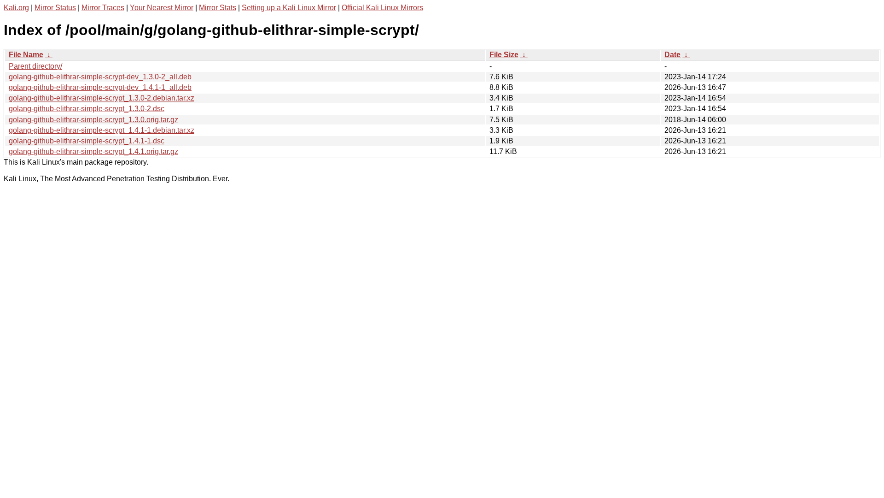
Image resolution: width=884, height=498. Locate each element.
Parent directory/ (35, 66)
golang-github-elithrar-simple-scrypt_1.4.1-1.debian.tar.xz (101, 130)
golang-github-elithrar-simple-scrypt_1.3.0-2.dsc (86, 109)
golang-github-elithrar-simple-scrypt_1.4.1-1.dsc (86, 141)
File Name (26, 55)
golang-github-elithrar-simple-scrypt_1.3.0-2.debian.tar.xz (101, 98)
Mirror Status (55, 8)
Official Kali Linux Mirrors (382, 8)
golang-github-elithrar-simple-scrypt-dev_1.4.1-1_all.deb (100, 87)
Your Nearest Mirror (161, 8)
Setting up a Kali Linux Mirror (289, 8)
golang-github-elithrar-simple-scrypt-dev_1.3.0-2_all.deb (100, 77)
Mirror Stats (217, 8)
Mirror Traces (102, 8)
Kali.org (16, 8)
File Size (503, 55)
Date (672, 55)
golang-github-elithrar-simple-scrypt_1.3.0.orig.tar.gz (93, 120)
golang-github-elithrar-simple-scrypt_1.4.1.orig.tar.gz (93, 151)
